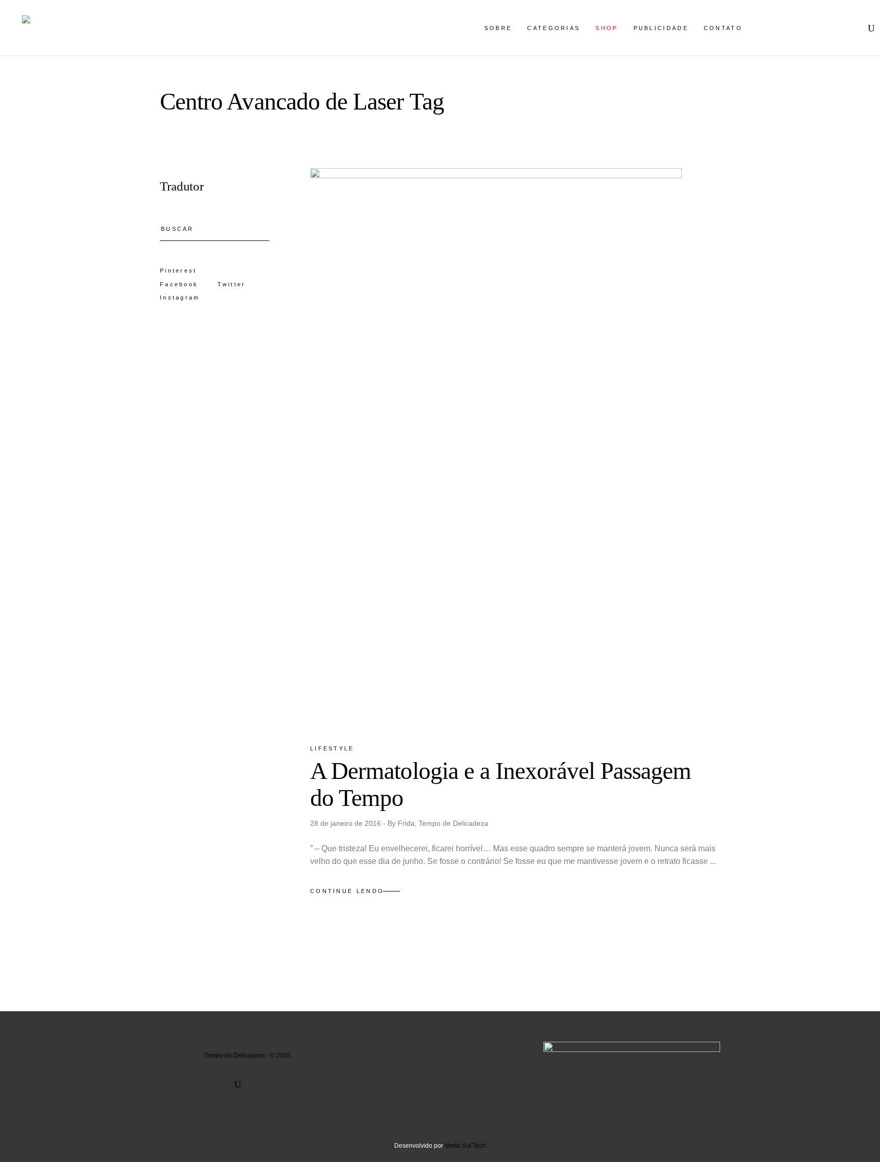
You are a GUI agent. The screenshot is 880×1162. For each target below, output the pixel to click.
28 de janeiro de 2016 (346, 823)
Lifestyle (332, 748)
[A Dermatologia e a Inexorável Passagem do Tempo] (496, 447)
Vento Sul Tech (465, 1145)
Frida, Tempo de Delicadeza (443, 823)
